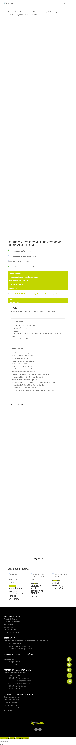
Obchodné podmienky (11, 700)
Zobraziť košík (4, 738)
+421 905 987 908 (14, 678)
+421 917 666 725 (14, 664)
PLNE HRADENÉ (19, 294)
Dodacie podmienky (11, 702)
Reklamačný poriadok (11, 708)
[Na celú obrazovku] (3, 741)
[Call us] (69, 675)
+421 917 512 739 (14, 689)
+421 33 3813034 (14, 681)
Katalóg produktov (38, 559)
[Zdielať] (5, 741)
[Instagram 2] (69, 670)
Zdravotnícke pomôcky (24, 12)
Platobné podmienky (11, 705)
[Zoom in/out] (1, 741)
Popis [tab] (12, 299)
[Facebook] (69, 659)
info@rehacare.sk (14, 675)
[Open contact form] (69, 681)
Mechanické (40, 294)
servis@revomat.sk (14, 662)
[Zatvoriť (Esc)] (7, 741)
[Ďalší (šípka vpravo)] (3, 744)
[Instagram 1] (69, 664)
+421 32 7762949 (14, 646)
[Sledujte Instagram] (40, 729)
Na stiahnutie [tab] (14, 302)
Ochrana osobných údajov (13, 697)
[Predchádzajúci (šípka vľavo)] (1, 744)
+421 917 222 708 (14, 686)
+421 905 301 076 (14, 649)
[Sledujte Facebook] (36, 729)
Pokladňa (12, 738)
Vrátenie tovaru (9, 710)
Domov (10, 12)
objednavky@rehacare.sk (16, 643)
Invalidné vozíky (40, 12)
